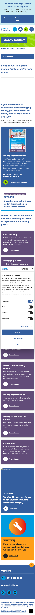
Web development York (18, 612)
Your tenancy (10, 48)
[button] (31, 611)
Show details (25, 326)
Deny (17, 344)
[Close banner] (32, 269)
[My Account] (20, 29)
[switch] (30, 306)
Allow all (17, 332)
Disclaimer (4, 610)
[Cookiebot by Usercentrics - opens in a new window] (21, 269)
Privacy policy (15, 610)
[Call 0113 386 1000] (15, 29)
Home (3, 48)
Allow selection (17, 338)
